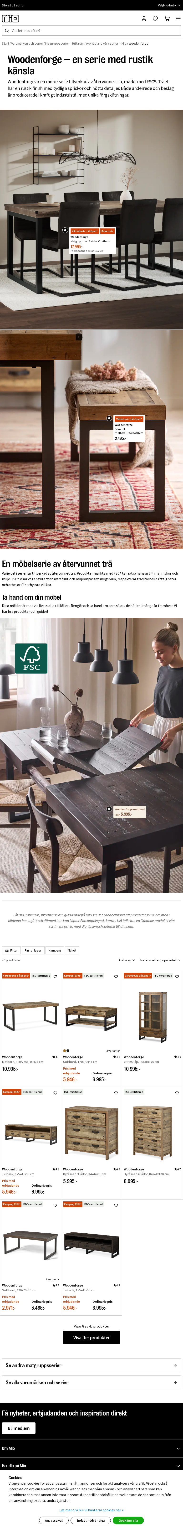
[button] (92, 1448)
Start (5, 43)
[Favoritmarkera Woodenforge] (55, 976)
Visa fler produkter (91, 1337)
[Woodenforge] (65, 230)
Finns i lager (33, 950)
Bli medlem (19, 1428)
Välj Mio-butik (167, 5)
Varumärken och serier (27, 43)
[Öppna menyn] (178, 18)
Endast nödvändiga (90, 1520)
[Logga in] (144, 18)
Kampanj (55, 950)
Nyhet (72, 950)
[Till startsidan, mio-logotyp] (10, 18)
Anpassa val (54, 1520)
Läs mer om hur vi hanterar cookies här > (91, 1510)
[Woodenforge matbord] (109, 809)
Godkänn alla (128, 1520)
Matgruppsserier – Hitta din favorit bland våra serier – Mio (86, 43)
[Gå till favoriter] (155, 18)
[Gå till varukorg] (167, 18)
